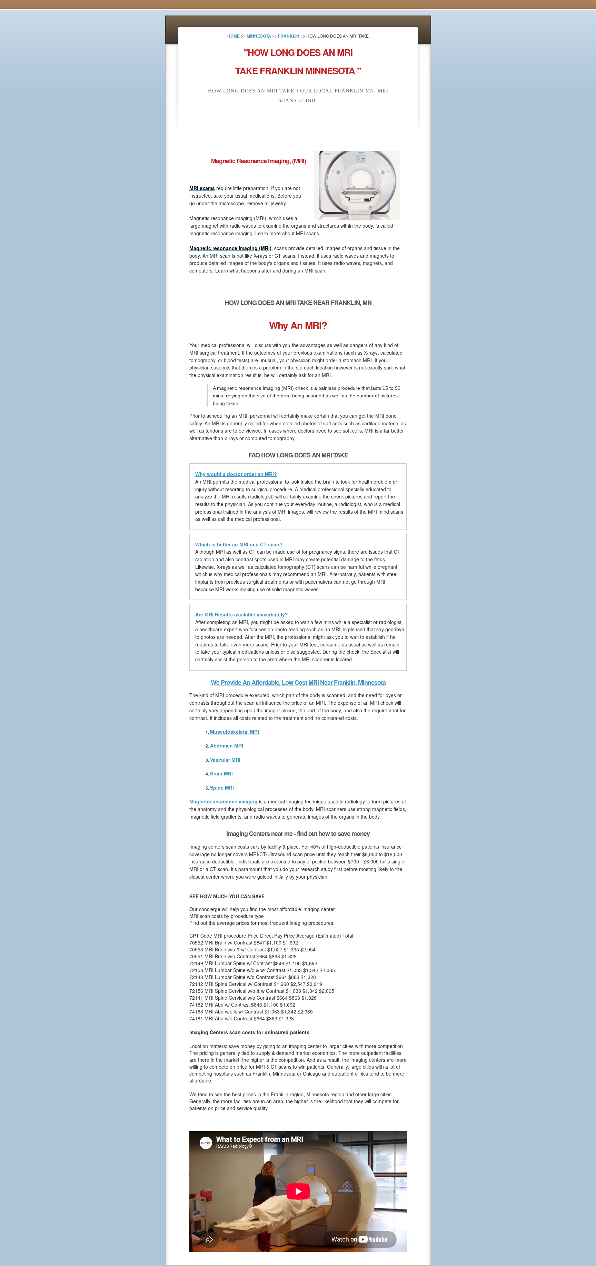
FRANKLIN (288, 36)
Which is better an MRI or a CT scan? (238, 544)
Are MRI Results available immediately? (241, 614)
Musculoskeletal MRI (234, 731)
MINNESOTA (259, 36)
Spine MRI (222, 787)
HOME (233, 36)
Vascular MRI (225, 759)
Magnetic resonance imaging (223, 801)
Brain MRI (221, 773)
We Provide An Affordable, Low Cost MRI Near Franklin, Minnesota (298, 682)
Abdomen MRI (226, 745)
